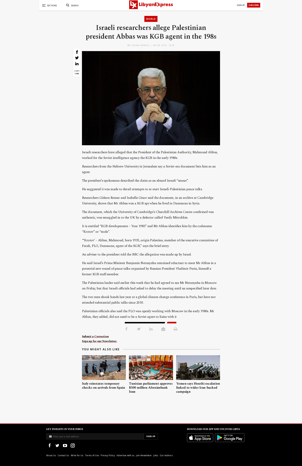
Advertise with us (125, 455)
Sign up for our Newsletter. (99, 341)
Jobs (155, 455)
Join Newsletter (144, 455)
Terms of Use (92, 455)
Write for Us (77, 455)
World (151, 18)
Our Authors (166, 455)
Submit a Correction (95, 336)
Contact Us (63, 455)
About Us (51, 455)
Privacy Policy (108, 455)
